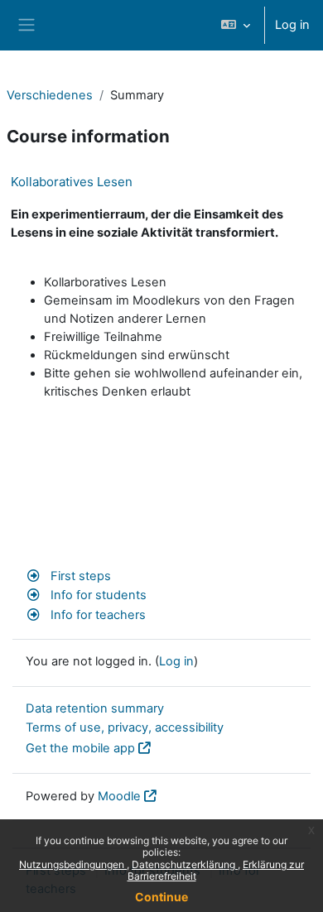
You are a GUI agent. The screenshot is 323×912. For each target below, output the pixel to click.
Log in (292, 24)
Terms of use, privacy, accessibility (125, 727)
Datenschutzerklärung (185, 864)
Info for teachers (96, 614)
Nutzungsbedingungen (73, 864)
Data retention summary (95, 708)
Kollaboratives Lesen (72, 182)
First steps (79, 576)
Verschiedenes (50, 95)
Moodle (119, 796)
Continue (161, 897)
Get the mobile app (80, 748)
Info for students (97, 595)
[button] (235, 25)
